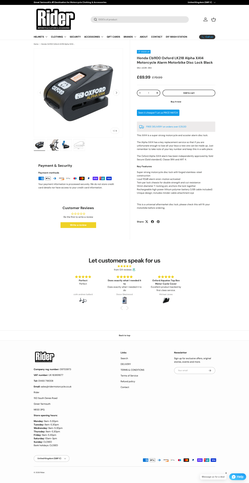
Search (124, 358)
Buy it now (176, 101)
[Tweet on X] (147, 222)
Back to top (124, 335)
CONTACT (156, 36)
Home (36, 44)
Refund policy (128, 381)
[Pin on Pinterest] (158, 222)
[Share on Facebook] (152, 222)
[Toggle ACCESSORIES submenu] (102, 36)
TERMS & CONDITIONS (132, 369)
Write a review (78, 225)
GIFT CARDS (113, 36)
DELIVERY (126, 364)
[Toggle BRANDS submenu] (135, 36)
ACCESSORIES (92, 36)
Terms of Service (129, 375)
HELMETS (39, 36)
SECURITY (75, 36)
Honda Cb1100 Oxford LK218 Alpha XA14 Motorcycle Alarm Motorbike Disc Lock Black (58, 44)
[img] (124, 266)
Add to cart (189, 92)
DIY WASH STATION (176, 36)
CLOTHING (57, 36)
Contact (125, 387)
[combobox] (140, 19)
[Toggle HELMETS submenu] (46, 36)
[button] (213, 19)
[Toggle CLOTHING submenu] (65, 36)
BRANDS (128, 36)
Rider (42, 472)
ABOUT (144, 36)
